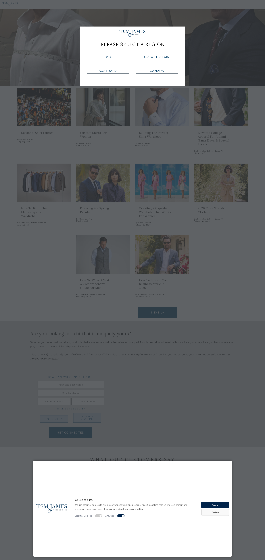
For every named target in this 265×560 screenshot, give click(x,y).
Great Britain (157, 57)
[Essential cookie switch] (98, 515)
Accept (215, 505)
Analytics (109, 516)
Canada (157, 71)
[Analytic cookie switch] (121, 515)
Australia (108, 71)
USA (108, 57)
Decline (215, 512)
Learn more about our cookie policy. (124, 509)
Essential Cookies (83, 516)
